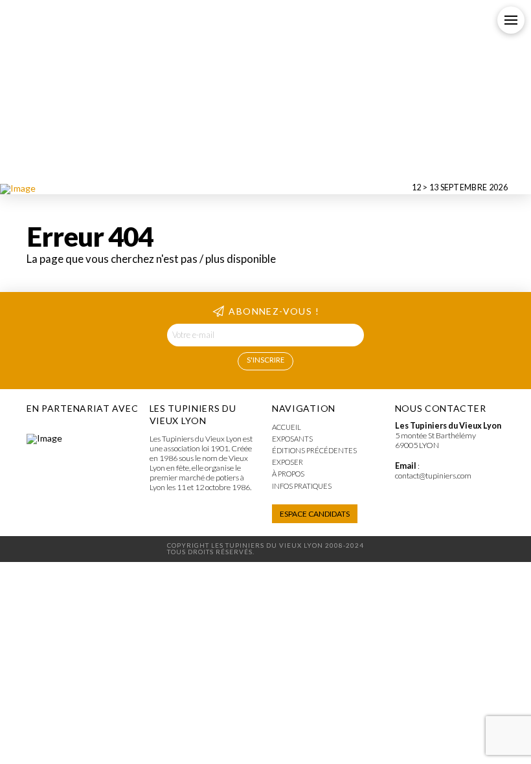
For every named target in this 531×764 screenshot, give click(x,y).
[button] (511, 20)
